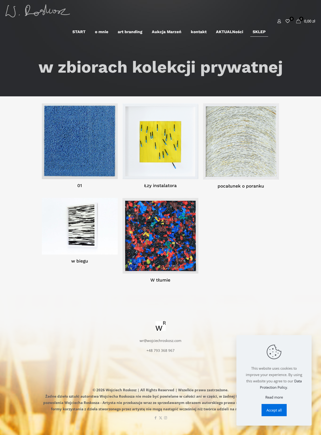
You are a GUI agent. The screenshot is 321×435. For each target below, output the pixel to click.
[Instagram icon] (165, 417)
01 (79, 185)
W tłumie (160, 280)
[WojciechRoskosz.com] (37, 10)
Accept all (274, 410)
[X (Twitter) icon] (160, 417)
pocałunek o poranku (241, 186)
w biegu (79, 261)
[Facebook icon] (155, 417)
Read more (274, 397)
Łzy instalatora (160, 185)
